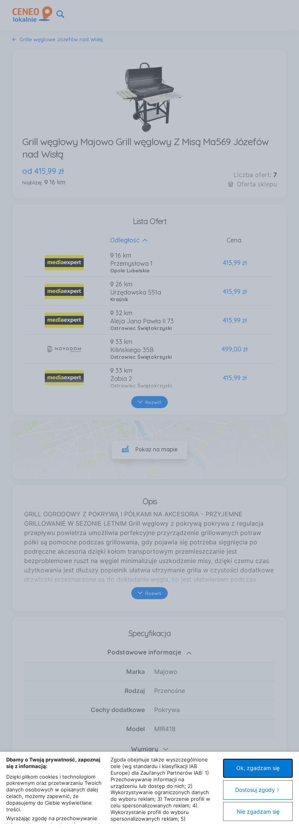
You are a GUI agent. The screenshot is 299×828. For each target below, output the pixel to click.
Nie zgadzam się (258, 811)
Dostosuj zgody (255, 789)
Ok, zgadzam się (258, 768)
